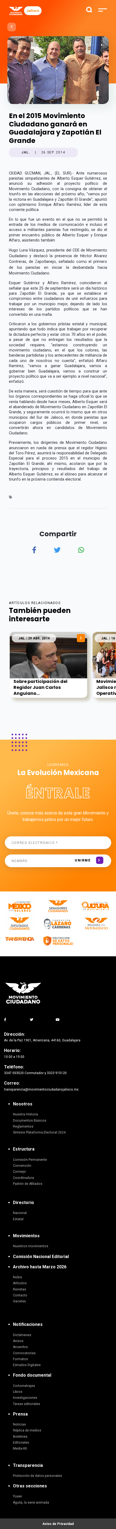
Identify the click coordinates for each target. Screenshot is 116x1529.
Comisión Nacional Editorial (41, 1256)
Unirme (83, 860)
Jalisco (32, 11)
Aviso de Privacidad (58, 1524)
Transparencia (28, 1465)
